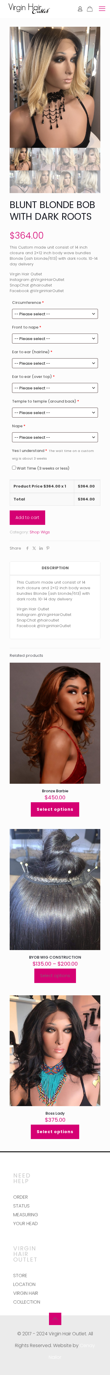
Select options (55, 809)
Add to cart (27, 517)
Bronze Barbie (55, 791)
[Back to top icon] (55, 1319)
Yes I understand (53, 454)
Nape (19, 426)
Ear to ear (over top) (33, 376)
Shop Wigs (40, 532)
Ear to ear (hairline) (32, 352)
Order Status (21, 1201)
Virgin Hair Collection (26, 1297)
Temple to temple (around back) (45, 401)
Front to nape (26, 327)
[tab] (55, 568)
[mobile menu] (102, 9)
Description (55, 568)
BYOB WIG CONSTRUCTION (55, 957)
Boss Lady (55, 1113)
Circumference (28, 302)
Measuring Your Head (25, 1219)
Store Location (24, 1280)
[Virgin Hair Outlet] (29, 8)
